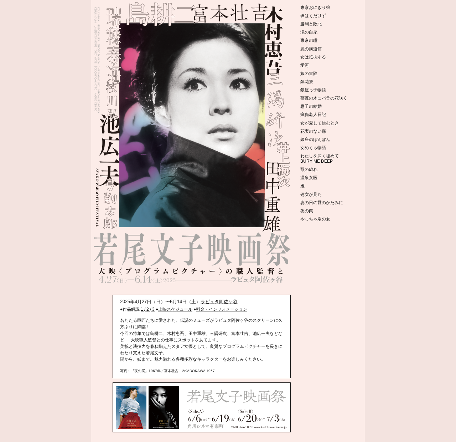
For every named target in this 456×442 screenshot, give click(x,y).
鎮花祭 (306, 81)
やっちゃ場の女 (315, 219)
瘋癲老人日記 (313, 114)
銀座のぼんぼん (315, 139)
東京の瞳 (308, 40)
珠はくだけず (313, 15)
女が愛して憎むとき (319, 123)
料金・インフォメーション (221, 309)
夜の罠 (306, 210)
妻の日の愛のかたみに (321, 202)
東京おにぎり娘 (315, 7)
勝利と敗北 (311, 23)
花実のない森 (313, 131)
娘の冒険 (308, 73)
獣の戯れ (308, 169)
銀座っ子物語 (313, 89)
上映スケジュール (175, 309)
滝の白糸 (308, 32)
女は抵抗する (313, 57)
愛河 (304, 65)
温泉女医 (308, 177)
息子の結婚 (311, 106)
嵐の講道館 (311, 48)
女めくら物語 (313, 147)
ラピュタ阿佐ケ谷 (219, 301)
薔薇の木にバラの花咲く (323, 98)
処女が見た (311, 194)
